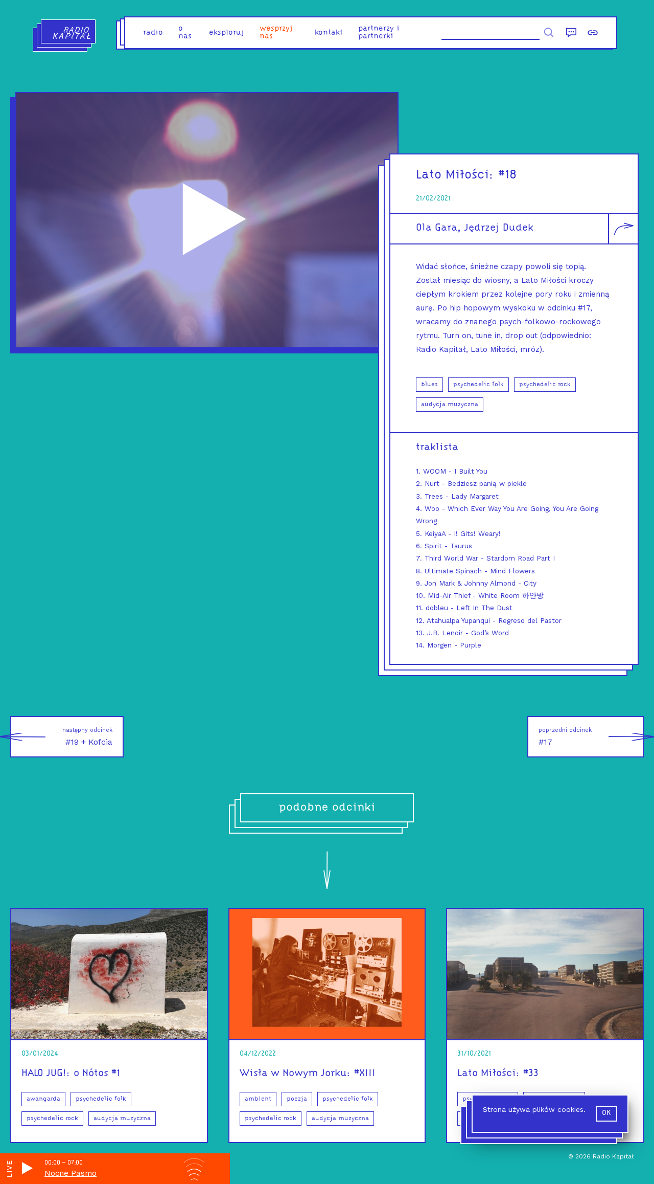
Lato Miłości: (455, 175)
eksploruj (226, 33)
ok (606, 1113)
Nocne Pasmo (70, 1173)
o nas (185, 33)
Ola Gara (436, 228)
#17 (565, 737)
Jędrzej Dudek (498, 228)
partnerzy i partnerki (379, 33)
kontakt (329, 33)
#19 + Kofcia (87, 737)
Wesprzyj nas (276, 33)
